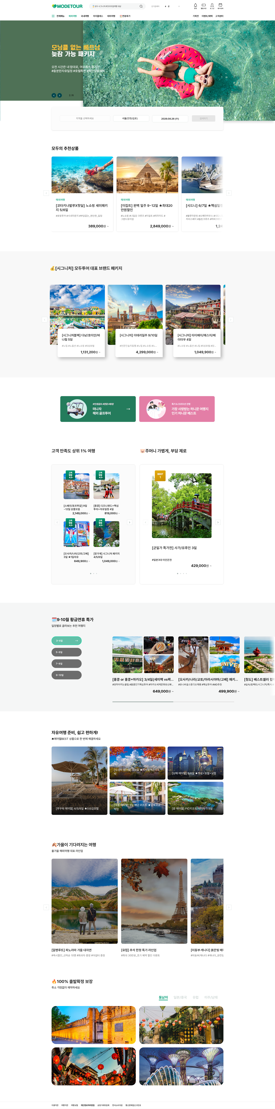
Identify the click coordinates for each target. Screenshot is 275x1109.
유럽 (196, 997)
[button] (141, 6)
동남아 (163, 997)
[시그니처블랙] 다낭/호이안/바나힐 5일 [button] (81, 337)
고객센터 (219, 16)
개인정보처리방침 (88, 1105)
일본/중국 (180, 997)
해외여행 (73, 16)
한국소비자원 (117, 1105)
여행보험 (74, 1105)
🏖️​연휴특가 (124, 16)
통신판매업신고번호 (133, 1105)
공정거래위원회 (103, 1105)
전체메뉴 (61, 16)
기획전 (196, 16)
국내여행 (85, 16)
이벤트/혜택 (207, 16)
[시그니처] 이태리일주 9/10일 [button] (138, 335)
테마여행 (111, 16)
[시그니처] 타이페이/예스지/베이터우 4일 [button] (197, 337)
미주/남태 (211, 997)
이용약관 (55, 1105)
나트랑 (170, 6)
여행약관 (64, 1105)
